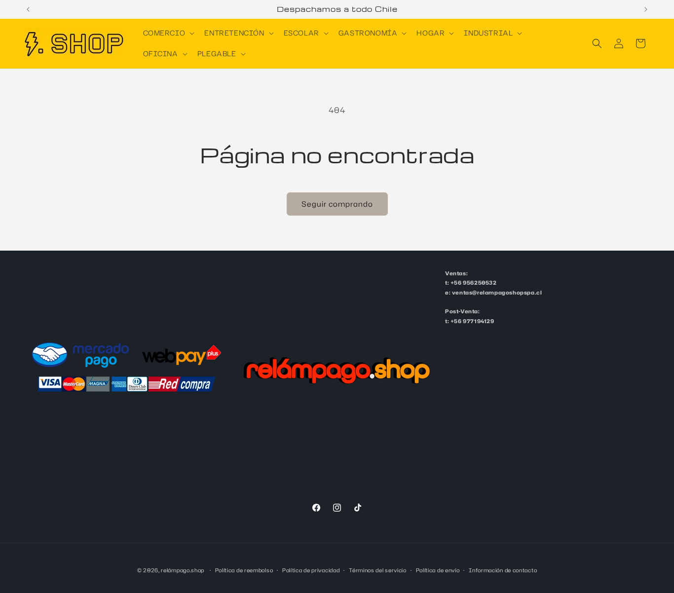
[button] (168, 33)
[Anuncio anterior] (28, 9)
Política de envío (438, 570)
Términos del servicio (378, 570)
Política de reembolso (244, 570)
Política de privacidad (310, 570)
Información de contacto (503, 570)
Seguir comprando (337, 204)
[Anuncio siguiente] (646, 9)
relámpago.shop (182, 570)
